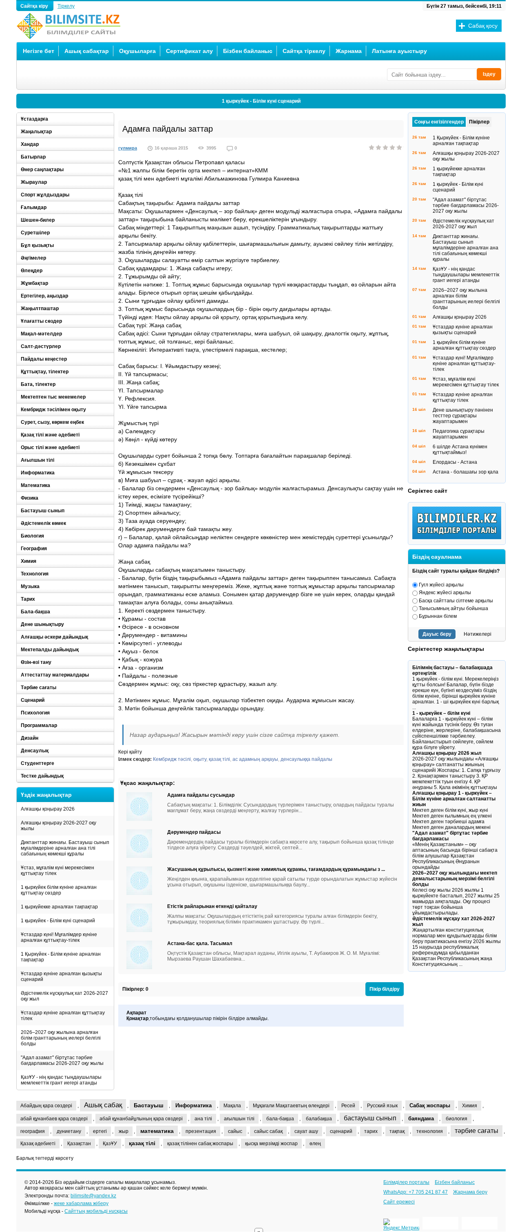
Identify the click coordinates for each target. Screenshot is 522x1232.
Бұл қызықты (37, 245)
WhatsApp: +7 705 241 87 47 (415, 1192)
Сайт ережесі (399, 1202)
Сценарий (32, 700)
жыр (123, 1131)
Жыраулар (34, 182)
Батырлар (33, 157)
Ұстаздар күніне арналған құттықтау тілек (63, 1015)
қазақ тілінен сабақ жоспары (200, 1143)
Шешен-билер (38, 220)
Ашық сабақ (103, 1105)
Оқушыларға (137, 51)
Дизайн (29, 738)
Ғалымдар (33, 207)
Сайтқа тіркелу (304, 51)
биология (456, 1119)
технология (429, 1131)
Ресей (348, 1106)
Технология (35, 574)
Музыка (30, 586)
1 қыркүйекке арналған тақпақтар (59, 907)
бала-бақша (280, 1119)
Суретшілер (35, 233)
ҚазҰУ (110, 1143)
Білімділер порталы (406, 1182)
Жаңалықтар (36, 131)
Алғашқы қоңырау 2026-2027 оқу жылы (58, 825)
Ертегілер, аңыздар (44, 296)
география (32, 1131)
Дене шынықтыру (42, 624)
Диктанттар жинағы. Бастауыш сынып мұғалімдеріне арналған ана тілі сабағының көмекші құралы (65, 848)
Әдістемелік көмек (43, 523)
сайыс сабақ (268, 1131)
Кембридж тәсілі (172, 759)
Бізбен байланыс (247, 51)
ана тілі (203, 1119)
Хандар (30, 144)
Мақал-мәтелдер (41, 334)
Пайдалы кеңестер (44, 359)
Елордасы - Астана (455, 462)
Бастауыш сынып (42, 511)
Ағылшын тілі (37, 460)
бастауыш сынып (370, 1118)
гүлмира (127, 147)
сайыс (235, 1131)
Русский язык (382, 1106)
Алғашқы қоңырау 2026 (48, 809)
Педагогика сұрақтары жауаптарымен (458, 434)
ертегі (100, 1131)
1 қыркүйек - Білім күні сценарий (261, 101)
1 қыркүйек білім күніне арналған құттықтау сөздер (59, 890)
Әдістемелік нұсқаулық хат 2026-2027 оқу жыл (64, 996)
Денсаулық (35, 751)
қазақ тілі (219, 759)
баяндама (421, 1118)
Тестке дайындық (42, 776)
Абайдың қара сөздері (46, 1106)
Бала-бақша (35, 612)
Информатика (38, 473)
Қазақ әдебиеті (37, 1143)
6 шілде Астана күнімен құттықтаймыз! (460, 449)
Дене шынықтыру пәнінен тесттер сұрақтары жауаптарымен (463, 415)
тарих (371, 1131)
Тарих (28, 599)
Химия (28, 561)
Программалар (39, 725)
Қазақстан (79, 1143)
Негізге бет (38, 51)
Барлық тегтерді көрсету (44, 1158)
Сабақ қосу (483, 25)
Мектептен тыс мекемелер (53, 397)
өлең (315, 1143)
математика (157, 1131)
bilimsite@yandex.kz (93, 1196)
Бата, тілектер (38, 384)
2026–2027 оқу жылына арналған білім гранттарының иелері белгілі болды (61, 1038)
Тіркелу (66, 6)
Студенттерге (37, 763)
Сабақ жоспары (429, 1105)
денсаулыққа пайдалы (306, 759)
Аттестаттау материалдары (55, 675)
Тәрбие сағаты (38, 687)
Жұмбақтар (34, 283)
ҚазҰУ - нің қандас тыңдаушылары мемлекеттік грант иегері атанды (61, 1080)
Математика (35, 485)
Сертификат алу (189, 51)
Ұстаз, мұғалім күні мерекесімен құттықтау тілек (57, 870)
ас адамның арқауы (255, 759)
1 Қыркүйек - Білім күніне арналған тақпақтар (61, 957)
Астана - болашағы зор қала (465, 472)
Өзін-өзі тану (36, 662)
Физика (29, 498)
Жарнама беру (470, 1192)
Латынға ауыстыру (399, 51)
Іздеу (489, 74)
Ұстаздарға (34, 119)
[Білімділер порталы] (458, 537)
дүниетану (69, 1131)
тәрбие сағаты (476, 1130)
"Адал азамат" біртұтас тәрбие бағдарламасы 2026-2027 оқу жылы (62, 1060)
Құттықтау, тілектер (45, 372)
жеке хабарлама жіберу (81, 1203)
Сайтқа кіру (34, 6)
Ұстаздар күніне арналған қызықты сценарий (61, 976)
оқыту (199, 759)
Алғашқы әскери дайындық (54, 637)
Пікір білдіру (384, 989)
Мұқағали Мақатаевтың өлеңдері (291, 1106)
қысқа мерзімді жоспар (271, 1143)
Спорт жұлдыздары (45, 195)
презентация (201, 1131)
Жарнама (349, 51)
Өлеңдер (31, 270)
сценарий (341, 1131)
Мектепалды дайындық (50, 649)
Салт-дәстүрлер (41, 346)
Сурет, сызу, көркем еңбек (52, 422)
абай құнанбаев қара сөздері (54, 1119)
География (34, 548)
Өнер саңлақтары (42, 169)
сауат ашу (306, 1131)
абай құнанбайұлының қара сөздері (141, 1119)
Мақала (232, 1106)
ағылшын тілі (239, 1119)
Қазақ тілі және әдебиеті (50, 435)
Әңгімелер (33, 258)
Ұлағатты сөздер (41, 321)
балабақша (319, 1119)
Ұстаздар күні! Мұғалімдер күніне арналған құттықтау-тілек (59, 937)
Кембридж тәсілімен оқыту (53, 409)
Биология (32, 536)
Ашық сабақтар (86, 51)
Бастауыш (149, 1105)
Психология (35, 713)
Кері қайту (130, 752)
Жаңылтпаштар (40, 308)
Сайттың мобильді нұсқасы (96, 1211)
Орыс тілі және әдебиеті (50, 447)
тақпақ (397, 1131)
